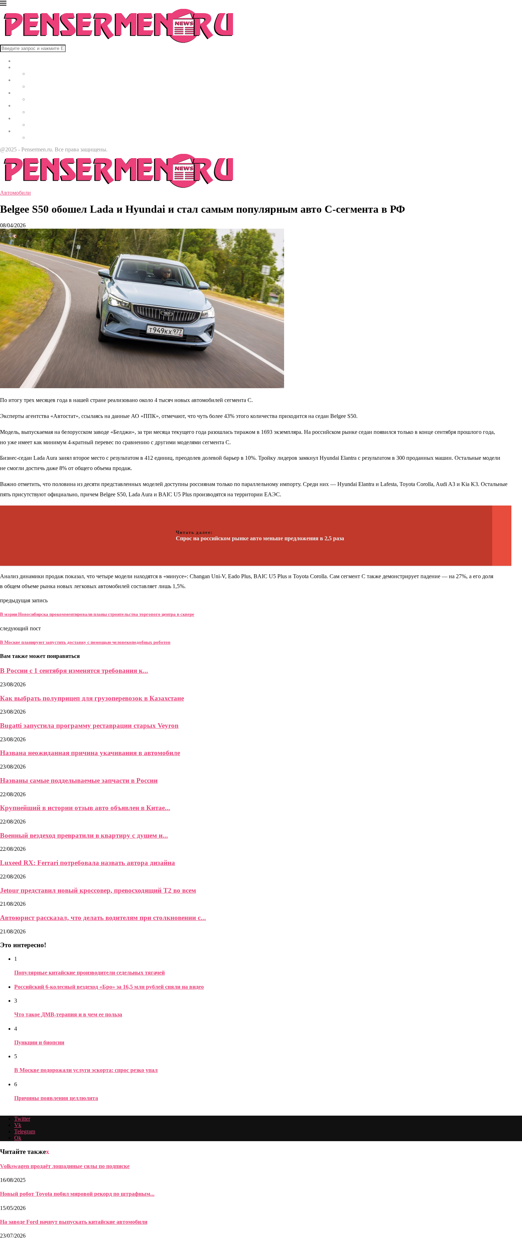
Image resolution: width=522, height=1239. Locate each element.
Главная (23, 61)
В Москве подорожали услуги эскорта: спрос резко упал (86, 1070)
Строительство (32, 105)
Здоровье (25, 93)
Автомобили (29, 118)
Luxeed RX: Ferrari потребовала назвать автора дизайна (87, 862)
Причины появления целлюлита (56, 1098)
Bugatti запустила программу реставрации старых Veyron (89, 725)
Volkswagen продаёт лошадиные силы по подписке (65, 1166)
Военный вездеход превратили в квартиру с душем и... (84, 835)
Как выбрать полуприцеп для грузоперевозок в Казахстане (92, 698)
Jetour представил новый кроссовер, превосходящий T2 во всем (98, 890)
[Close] (3, 4)
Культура (25, 80)
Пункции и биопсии (39, 1042)
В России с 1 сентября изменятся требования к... (74, 670)
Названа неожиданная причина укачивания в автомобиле (90, 753)
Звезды (22, 131)
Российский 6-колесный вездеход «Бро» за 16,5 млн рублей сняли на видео (109, 987)
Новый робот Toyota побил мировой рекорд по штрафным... (77, 1194)
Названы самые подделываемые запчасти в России (79, 780)
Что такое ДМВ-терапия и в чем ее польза (68, 1014)
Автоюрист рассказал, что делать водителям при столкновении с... (103, 917)
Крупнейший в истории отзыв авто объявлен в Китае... (85, 807)
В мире (23, 67)
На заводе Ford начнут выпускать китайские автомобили (73, 1222)
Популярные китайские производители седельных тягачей (89, 973)
